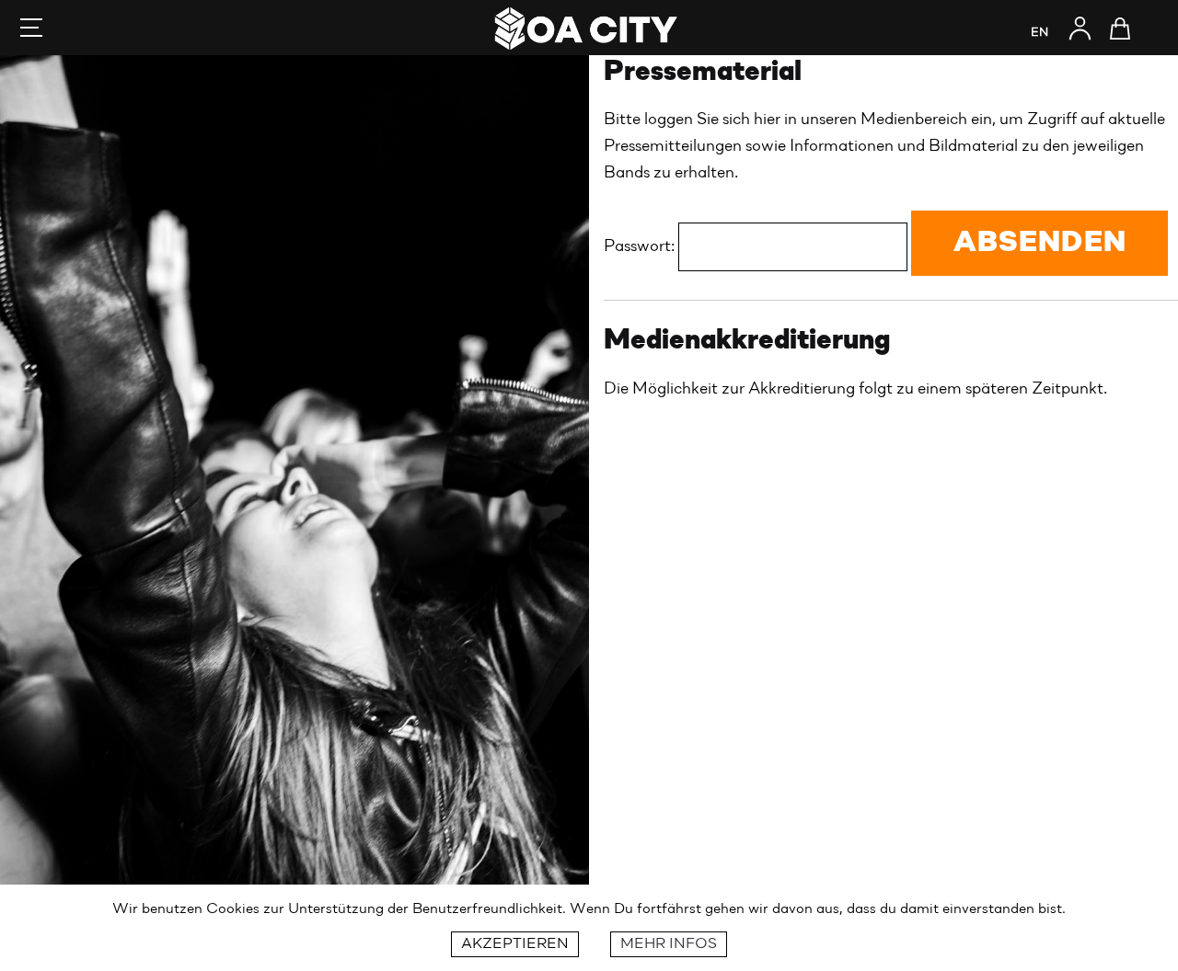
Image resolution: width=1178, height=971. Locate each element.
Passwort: (641, 246)
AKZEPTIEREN (515, 944)
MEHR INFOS (668, 944)
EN (1039, 33)
